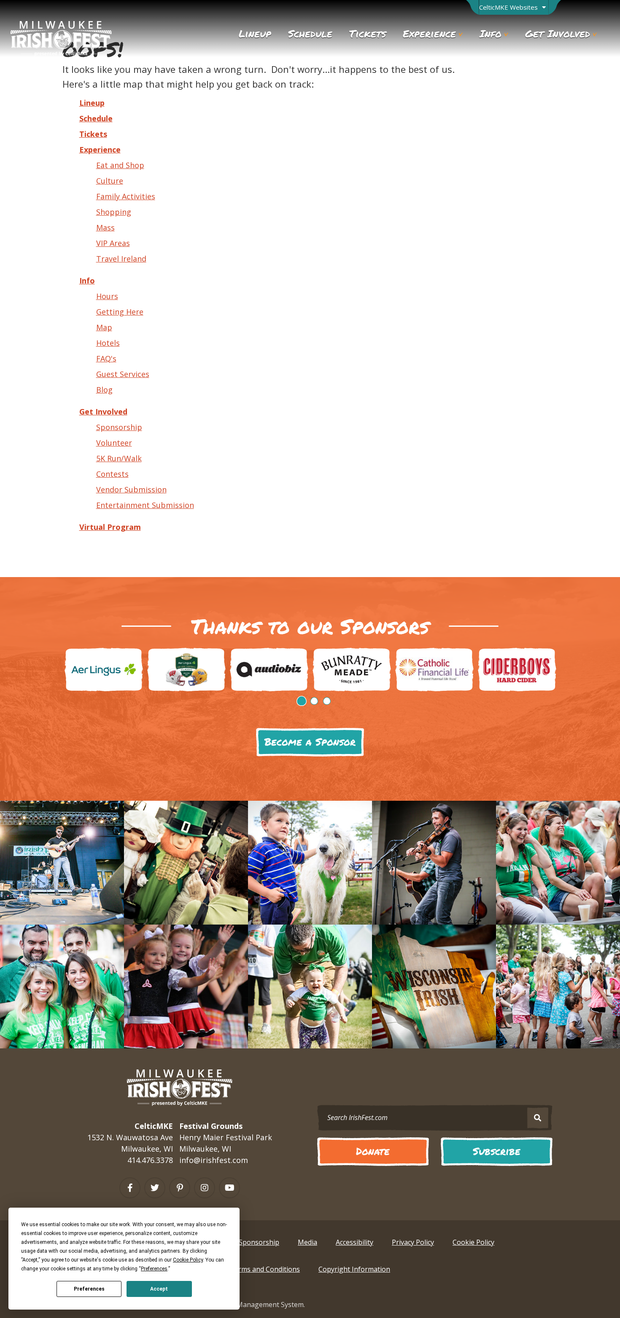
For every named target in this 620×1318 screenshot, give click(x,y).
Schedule (96, 118)
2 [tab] (314, 701)
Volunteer (114, 443)
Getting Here (119, 312)
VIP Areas (113, 243)
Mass (105, 227)
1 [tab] (301, 701)
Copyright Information (354, 1269)
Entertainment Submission (145, 505)
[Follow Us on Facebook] (129, 1187)
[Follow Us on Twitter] (154, 1187)
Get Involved (103, 411)
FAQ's (106, 358)
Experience (100, 149)
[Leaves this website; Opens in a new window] (104, 669)
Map (104, 327)
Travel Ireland (121, 259)
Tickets (93, 134)
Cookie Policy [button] (188, 1260)
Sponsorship (119, 427)
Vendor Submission (131, 489)
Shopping (113, 212)
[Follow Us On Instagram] (204, 1187)
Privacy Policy (413, 1242)
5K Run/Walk (119, 458)
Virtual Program (110, 527)
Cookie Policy (473, 1242)
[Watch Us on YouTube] (229, 1187)
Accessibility (354, 1242)
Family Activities (125, 196)
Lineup (92, 103)
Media (307, 1242)
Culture (109, 181)
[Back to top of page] (576, 1297)
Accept (159, 1289)
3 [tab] (327, 701)
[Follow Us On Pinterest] (179, 1187)
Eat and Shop (120, 165)
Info (87, 280)
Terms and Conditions (265, 1269)
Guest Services (122, 374)
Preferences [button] (154, 1269)
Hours (107, 296)
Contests (112, 474)
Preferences (89, 1289)
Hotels (108, 343)
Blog (104, 390)
